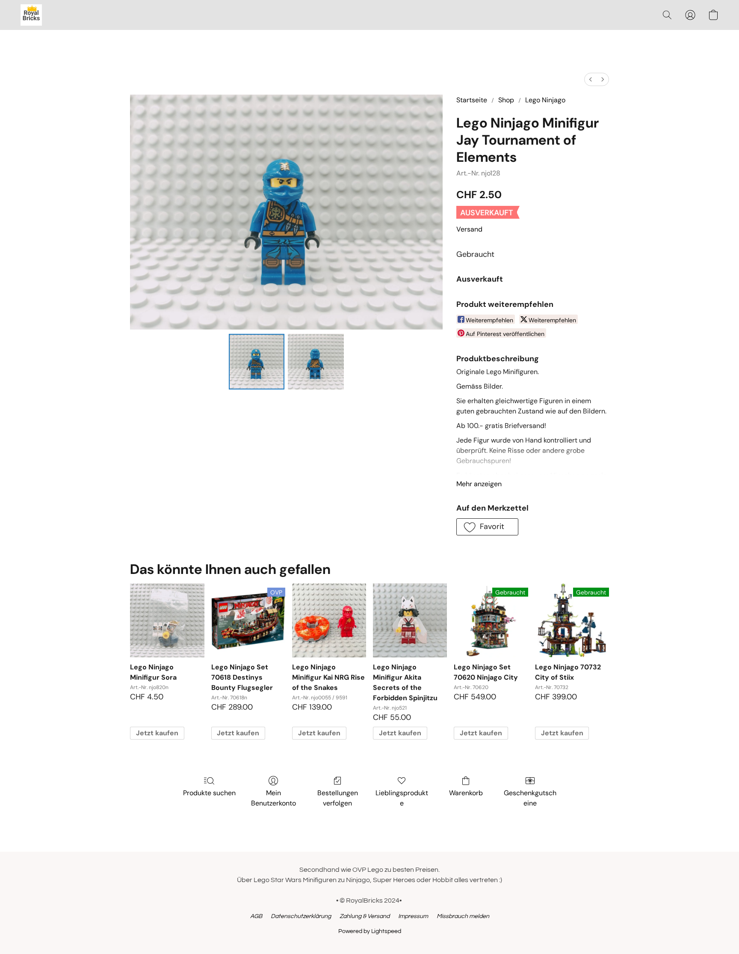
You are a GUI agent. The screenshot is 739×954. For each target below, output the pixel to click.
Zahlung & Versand (365, 916)
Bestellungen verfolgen (337, 798)
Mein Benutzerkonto (273, 798)
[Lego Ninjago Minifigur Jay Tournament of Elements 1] (315, 361)
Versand (469, 229)
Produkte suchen (209, 792)
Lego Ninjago (545, 99)
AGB (256, 916)
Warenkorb (466, 792)
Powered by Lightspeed (369, 931)
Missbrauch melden (463, 916)
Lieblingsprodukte (401, 798)
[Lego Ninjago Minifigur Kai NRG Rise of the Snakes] (329, 620)
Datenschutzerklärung (301, 916)
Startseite (471, 99)
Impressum (413, 916)
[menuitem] (591, 79)
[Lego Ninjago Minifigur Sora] (167, 620)
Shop (506, 99)
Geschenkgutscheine (530, 798)
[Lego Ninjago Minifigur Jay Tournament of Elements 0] (256, 361)
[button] (31, 15)
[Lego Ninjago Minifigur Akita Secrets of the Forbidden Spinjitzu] (410, 620)
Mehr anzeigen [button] (479, 483)
